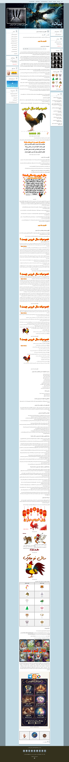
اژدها (42, 603)
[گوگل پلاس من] (29, 751)
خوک (42, 610)
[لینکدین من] (24, 751)
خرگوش (42, 596)
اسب (27, 596)
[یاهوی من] (45, 751)
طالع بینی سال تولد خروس (41, 32)
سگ (42, 617)
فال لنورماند (47, 628)
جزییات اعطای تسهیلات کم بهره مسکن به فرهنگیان (57, 121)
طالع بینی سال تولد (58, 89)
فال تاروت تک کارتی (14, 34)
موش (27, 624)
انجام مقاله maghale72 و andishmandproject (13, 61)
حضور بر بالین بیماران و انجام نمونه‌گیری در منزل (58, 117)
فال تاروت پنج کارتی (14, 41)
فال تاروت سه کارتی (14, 36)
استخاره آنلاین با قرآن (58, 34)
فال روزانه (50, 1)
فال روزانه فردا (15, 100)
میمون (42, 624)
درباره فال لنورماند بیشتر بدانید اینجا (41, 636)
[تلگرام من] (42, 751)
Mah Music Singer (59, 44)
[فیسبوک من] (40, 751)
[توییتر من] (32, 751)
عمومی (44, 742)
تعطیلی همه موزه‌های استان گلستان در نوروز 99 (57, 108)
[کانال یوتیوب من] (27, 751)
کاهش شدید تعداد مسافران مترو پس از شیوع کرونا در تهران (57, 101)
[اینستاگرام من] (37, 751)
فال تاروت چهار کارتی (14, 38)
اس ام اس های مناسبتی (44, 1)
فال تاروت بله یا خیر (14, 51)
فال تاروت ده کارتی (14, 47)
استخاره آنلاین (38, 1)
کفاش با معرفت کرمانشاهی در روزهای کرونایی (57, 111)
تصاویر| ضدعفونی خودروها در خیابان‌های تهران (57, 98)
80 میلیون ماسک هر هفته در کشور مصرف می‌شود (57, 124)
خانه (61, 1)
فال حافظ (58, 1)
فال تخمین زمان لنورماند (13, 93)
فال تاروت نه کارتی (14, 45)
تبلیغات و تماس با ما (31, 1)
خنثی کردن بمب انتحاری (58, 42)
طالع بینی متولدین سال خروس (18, 24)
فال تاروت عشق (14, 49)
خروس (27, 589)
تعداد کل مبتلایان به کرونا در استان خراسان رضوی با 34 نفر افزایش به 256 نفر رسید (57, 104)
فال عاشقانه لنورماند (14, 95)
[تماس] (34, 751)
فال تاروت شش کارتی (14, 43)
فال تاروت (54, 1)
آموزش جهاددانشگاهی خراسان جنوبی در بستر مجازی (57, 114)
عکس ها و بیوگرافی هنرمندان (13, 102)
